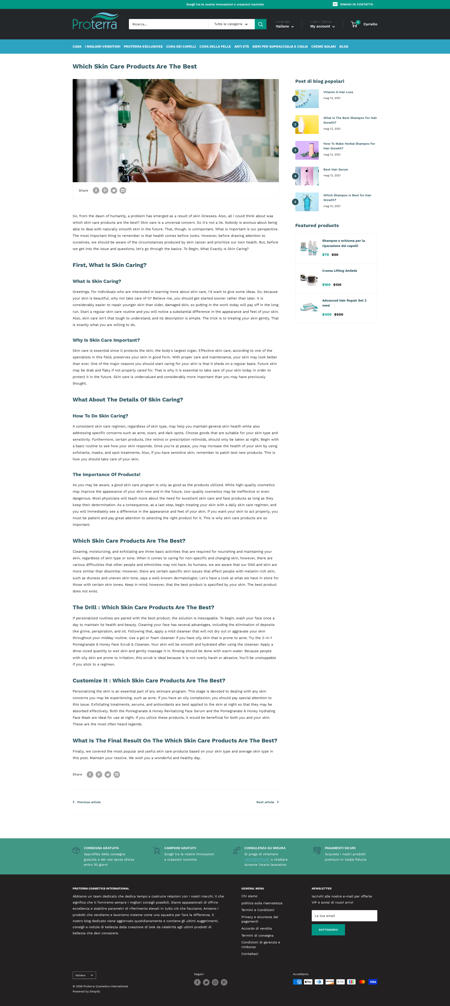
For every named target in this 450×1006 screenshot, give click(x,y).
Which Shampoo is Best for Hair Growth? (347, 197)
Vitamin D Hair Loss (338, 92)
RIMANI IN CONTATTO (356, 4)
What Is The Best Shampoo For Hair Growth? (350, 120)
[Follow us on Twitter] (206, 982)
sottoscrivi (328, 929)
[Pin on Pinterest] (105, 190)
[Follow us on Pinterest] (224, 982)
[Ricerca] (260, 24)
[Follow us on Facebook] (197, 982)
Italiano (80, 975)
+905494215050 (257, 859)
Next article (265, 802)
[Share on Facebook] (96, 190)
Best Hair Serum (335, 169)
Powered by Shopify (86, 991)
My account (320, 26)
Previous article (89, 802)
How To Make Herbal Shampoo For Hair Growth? (349, 146)
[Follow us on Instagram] (215, 982)
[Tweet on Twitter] (114, 190)
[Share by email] (123, 190)
